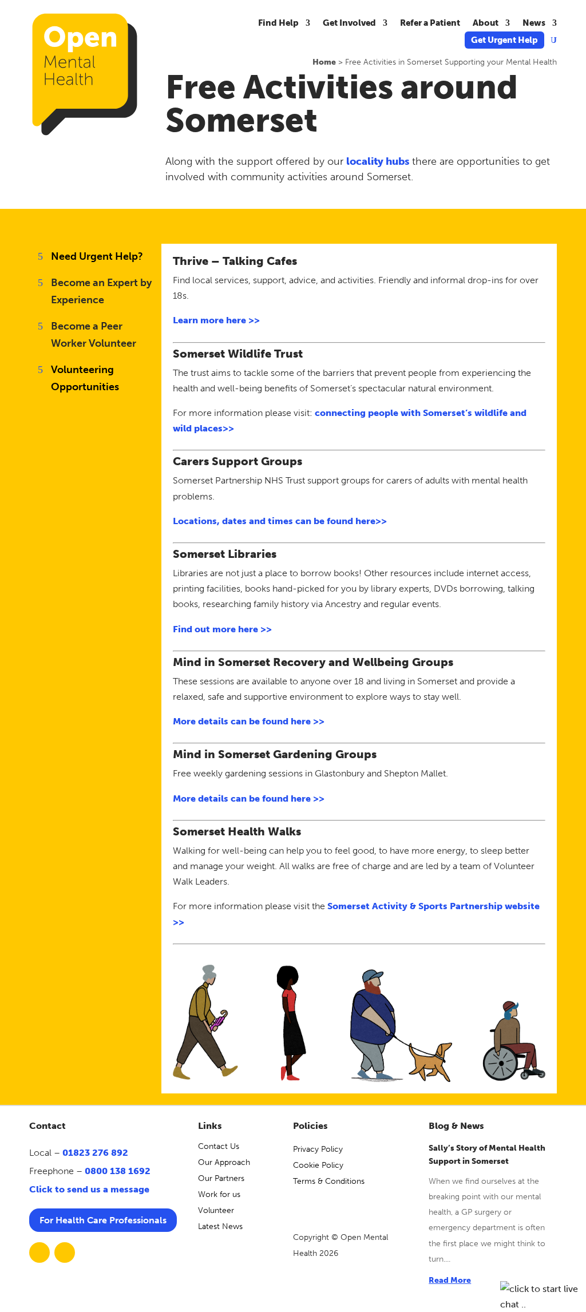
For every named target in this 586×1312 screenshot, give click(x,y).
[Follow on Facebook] (39, 1252)
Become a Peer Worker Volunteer (93, 335)
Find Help (278, 23)
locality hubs (377, 161)
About (485, 23)
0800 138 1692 (118, 1171)
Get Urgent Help (504, 40)
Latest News (220, 1226)
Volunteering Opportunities (85, 378)
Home (324, 62)
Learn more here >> (216, 320)
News (533, 23)
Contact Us (218, 1146)
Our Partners (221, 1178)
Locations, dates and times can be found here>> (280, 521)
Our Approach (224, 1162)
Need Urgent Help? (97, 256)
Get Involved (349, 23)
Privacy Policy (318, 1149)
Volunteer (216, 1210)
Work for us (219, 1194)
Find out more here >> (222, 629)
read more (450, 1280)
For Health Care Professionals (103, 1220)
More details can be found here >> (248, 721)
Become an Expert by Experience (101, 291)
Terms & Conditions (329, 1181)
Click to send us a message (89, 1189)
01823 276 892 (95, 1152)
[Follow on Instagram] (64, 1252)
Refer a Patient (430, 23)
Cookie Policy (318, 1165)
